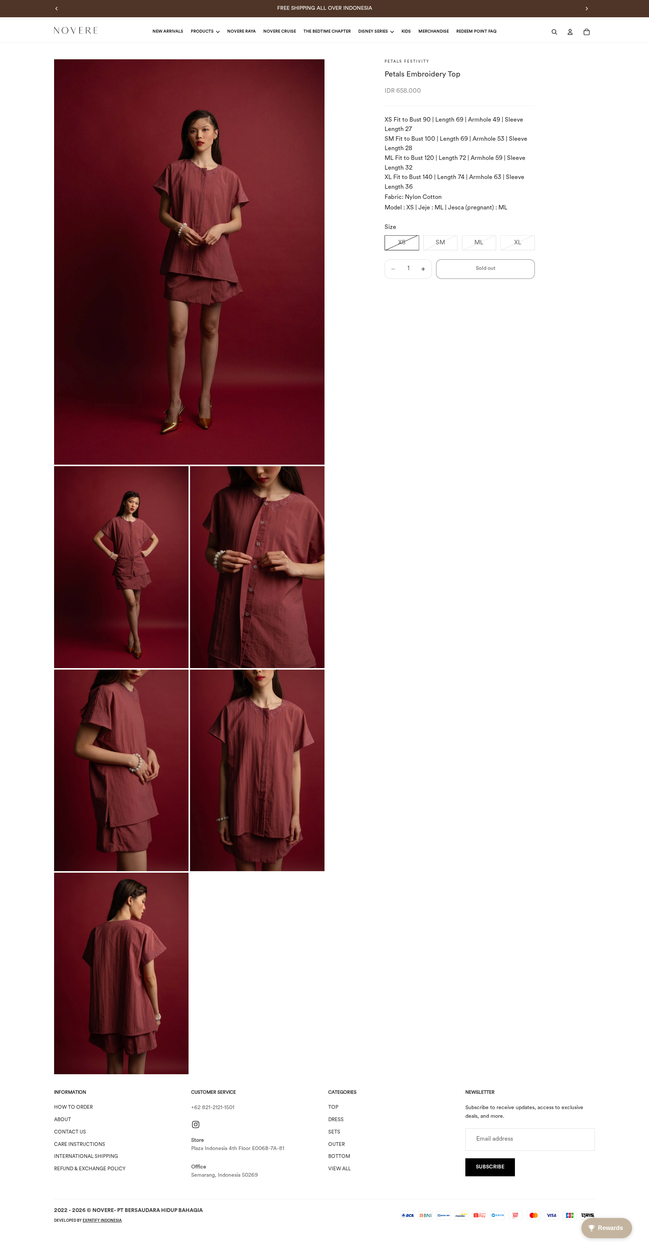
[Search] (554, 32)
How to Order (73, 1107)
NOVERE (103, 1210)
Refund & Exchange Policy (89, 1169)
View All (339, 1169)
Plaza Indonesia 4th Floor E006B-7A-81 (237, 1149)
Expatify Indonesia (102, 1221)
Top (333, 1107)
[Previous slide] (56, 8)
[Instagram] (195, 1124)
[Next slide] (586, 8)
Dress (336, 1119)
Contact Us (70, 1132)
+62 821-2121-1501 (212, 1108)
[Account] (570, 32)
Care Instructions (79, 1144)
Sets (334, 1132)
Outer (336, 1144)
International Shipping (86, 1156)
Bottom (339, 1156)
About (62, 1119)
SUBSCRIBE (490, 1167)
